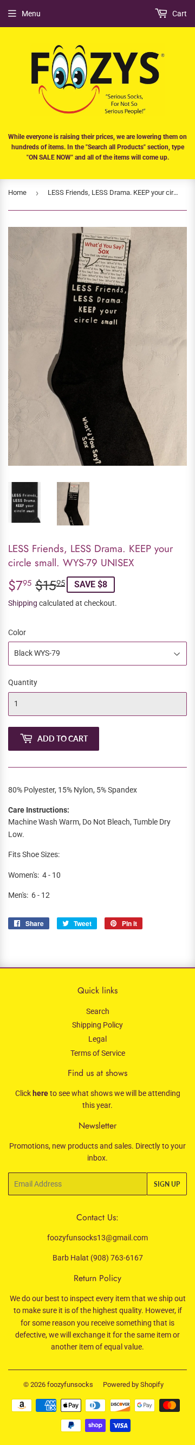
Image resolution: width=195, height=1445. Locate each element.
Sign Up (167, 1184)
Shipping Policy (97, 1025)
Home (17, 192)
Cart (179, 13)
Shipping (22, 603)
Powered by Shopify (133, 1384)
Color (17, 632)
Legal (97, 1039)
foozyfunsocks (70, 1384)
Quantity (22, 682)
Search (97, 1011)
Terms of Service (97, 1053)
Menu (31, 13)
